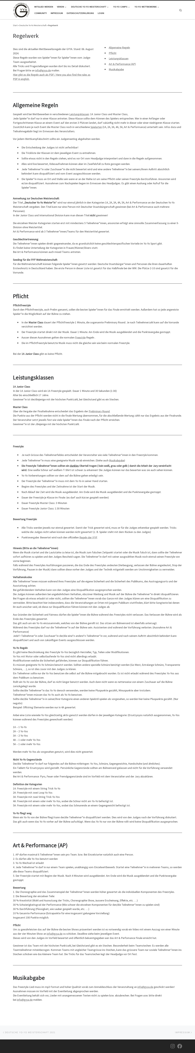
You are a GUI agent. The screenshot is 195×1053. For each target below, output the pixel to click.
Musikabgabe (116, 69)
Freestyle (80, 337)
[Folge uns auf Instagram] (172, 1046)
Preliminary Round (99, 411)
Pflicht (112, 53)
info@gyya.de (43, 70)
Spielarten (96, 127)
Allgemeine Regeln (119, 47)
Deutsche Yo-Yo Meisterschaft (32, 25)
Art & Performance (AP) (122, 64)
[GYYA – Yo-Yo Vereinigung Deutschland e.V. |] (21, 9)
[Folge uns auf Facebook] (179, 1046)
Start (15, 25)
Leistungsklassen (118, 58)
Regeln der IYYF (88, 537)
